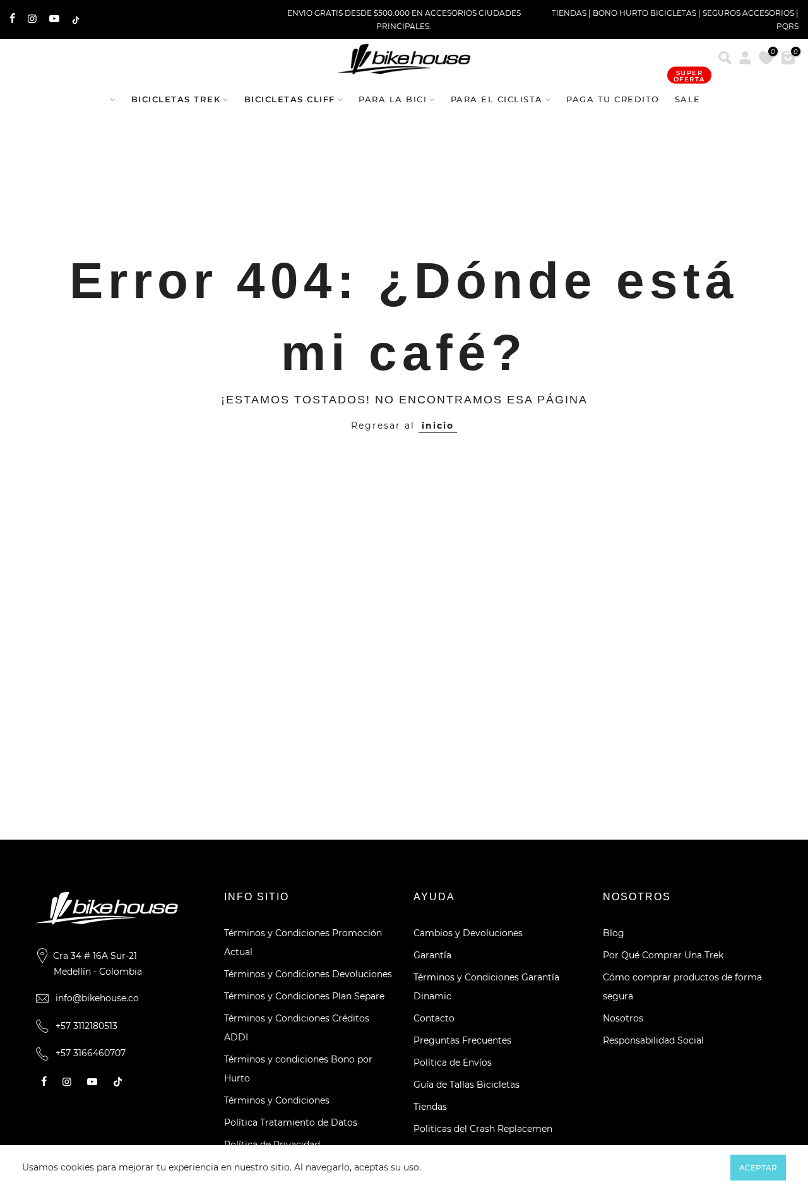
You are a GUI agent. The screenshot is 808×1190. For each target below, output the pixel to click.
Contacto (433, 1018)
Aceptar (758, 1167)
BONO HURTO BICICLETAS (645, 13)
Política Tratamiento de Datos (290, 1122)
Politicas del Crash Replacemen (482, 1128)
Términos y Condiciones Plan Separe (304, 996)
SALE (689, 93)
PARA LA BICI (393, 99)
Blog (613, 933)
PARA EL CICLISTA (497, 99)
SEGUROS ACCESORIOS (748, 13)
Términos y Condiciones (277, 1100)
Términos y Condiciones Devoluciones (308, 974)
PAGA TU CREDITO (613, 99)
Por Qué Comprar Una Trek (663, 955)
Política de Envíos (452, 1062)
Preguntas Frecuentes (462, 1040)
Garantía (432, 955)
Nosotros (623, 1018)
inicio (438, 425)
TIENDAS (569, 13)
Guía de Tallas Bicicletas (466, 1084)
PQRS (787, 26)
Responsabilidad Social (653, 1040)
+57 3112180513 (86, 1026)
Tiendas (430, 1106)
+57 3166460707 (91, 1053)
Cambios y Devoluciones (468, 933)
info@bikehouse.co (97, 998)
